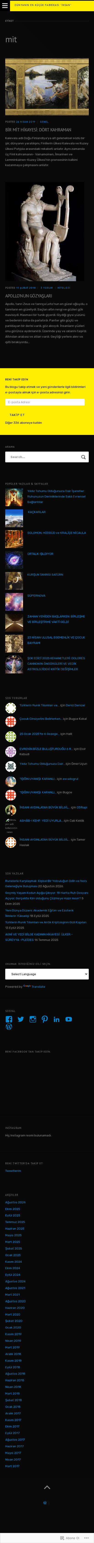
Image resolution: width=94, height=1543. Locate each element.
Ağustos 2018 (15, 1373)
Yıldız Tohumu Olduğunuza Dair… (42, 763)
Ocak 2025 (13, 1255)
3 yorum (46, 287)
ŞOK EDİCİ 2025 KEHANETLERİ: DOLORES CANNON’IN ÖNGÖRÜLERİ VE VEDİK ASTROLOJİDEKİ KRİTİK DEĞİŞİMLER (56, 663)
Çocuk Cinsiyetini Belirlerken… (41, 718)
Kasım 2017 (13, 1420)
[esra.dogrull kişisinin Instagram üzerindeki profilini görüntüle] (33, 1019)
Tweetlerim (13, 1170)
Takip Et (17, 415)
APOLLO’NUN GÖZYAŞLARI (28, 296)
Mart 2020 (12, 1314)
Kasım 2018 (13, 1360)
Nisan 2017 (13, 1459)
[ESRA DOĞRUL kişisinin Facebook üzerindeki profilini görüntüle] (9, 1019)
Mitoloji (63, 287)
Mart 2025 (12, 1242)
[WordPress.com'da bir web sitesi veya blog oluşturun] (45, 1503)
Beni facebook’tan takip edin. (28, 1051)
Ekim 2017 (12, 1426)
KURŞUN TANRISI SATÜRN (45, 574)
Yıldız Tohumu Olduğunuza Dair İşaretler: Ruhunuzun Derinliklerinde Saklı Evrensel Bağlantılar (56, 496)
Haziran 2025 (14, 1228)
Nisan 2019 (13, 1340)
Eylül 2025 (12, 1215)
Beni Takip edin (16, 379)
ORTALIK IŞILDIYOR (40, 554)
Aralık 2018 (13, 1354)
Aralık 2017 (13, 1413)
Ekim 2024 (12, 1268)
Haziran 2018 (14, 1380)
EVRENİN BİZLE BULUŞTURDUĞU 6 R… (46, 749)
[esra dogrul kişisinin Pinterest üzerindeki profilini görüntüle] (44, 1019)
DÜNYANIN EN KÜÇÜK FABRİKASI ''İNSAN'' (43, 5)
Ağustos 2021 (15, 1288)
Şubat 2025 (13, 1248)
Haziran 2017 (14, 1446)
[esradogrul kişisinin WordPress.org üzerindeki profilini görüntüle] (9, 1026)
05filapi (82, 807)
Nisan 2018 (13, 1387)
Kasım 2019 (13, 1334)
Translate (38, 986)
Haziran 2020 (15, 1308)
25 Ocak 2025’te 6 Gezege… (40, 734)
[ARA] (83, 457)
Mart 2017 (12, 1466)
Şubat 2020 (13, 1321)
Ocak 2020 (13, 1327)
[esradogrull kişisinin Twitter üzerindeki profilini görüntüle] (20, 1019)
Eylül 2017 (12, 1433)
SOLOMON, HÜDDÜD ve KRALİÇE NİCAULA (56, 533)
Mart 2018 (12, 1393)
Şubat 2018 (13, 1400)
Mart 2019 (12, 1347)
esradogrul (70, 779)
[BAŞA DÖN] (47, 1487)
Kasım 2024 (13, 1261)
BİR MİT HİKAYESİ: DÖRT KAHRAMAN (38, 129)
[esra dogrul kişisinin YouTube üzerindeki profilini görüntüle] (68, 1019)
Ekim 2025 (12, 1209)
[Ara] (47, 457)
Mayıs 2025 (13, 1235)
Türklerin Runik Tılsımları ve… (40, 705)
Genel (44, 121)
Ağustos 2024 (15, 1281)
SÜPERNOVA (36, 595)
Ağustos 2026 (15, 1202)
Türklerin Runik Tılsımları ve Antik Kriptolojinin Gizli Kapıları (45, 922)
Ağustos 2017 (15, 1439)
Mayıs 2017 (13, 1453)
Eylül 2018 (12, 1367)
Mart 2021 (12, 1294)
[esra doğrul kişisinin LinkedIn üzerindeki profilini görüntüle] (56, 1019)
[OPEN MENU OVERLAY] (5, 6)
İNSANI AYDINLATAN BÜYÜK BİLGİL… (45, 807)
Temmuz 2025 (15, 1222)
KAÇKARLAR (36, 512)
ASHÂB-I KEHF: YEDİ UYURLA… (41, 820)
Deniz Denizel (75, 705)
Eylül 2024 (12, 1274)
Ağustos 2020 (15, 1301)
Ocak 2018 (13, 1406)
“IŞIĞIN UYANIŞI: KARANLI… (38, 779)
